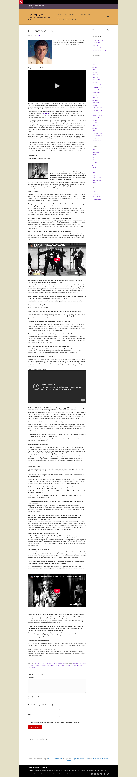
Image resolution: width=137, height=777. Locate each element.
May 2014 (95, 125)
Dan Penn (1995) (97, 48)
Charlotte (50, 770)
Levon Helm (64, 665)
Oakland (71, 770)
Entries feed (96, 194)
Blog (35, 663)
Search (74, 19)
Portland (77, 770)
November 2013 (97, 136)
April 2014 (95, 128)
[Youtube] (98, 774)
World (94, 183)
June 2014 (95, 123)
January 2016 (96, 82)
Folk (94, 160)
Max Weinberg (72, 665)
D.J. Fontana (35, 665)
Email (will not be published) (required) (40, 705)
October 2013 (96, 138)
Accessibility (52, 773)
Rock (55, 663)
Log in (94, 191)
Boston (31, 770)
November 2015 (97, 87)
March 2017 (96, 69)
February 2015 (97, 103)
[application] (57, 86)
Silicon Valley (90, 770)
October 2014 (96, 113)
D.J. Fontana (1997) (98, 40)
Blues (44, 663)
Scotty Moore (46, 113)
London (56, 770)
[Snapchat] (108, 774)
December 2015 (97, 85)
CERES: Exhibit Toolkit (55, 759)
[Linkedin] (101, 774)
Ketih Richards (56, 665)
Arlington (36, 770)
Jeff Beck (49, 665)
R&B (94, 172)
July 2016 (95, 72)
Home (59, 14)
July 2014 (95, 120)
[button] (57, 85)
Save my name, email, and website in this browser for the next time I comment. (55, 722)
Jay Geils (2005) (97, 43)
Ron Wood (80, 665)
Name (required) (33, 697)
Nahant (66, 770)
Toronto (97, 770)
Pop (52, 663)
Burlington (43, 770)
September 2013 (97, 141)
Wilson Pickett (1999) (98, 45)
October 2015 (96, 90)
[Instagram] (104, 774)
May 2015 (95, 97)
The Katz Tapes (62, 663)
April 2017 (95, 67)
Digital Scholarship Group (81, 759)
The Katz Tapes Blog (84, 14)
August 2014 (96, 118)
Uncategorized (97, 180)
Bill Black (75, 663)
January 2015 (96, 105)
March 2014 (96, 130)
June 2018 (95, 64)
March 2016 (96, 77)
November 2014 (97, 110)
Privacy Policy (44, 773)
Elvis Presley (42, 665)
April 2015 (95, 100)
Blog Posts (39, 663)
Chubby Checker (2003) (99, 50)
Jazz (94, 165)
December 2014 (97, 108)
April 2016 (95, 75)
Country (49, 663)
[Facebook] (92, 774)
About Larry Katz (62, 19)
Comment (31, 677)
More (94, 167)
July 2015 (95, 95)
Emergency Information (33, 773)
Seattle (83, 770)
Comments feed (97, 196)
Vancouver (103, 770)
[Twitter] (95, 774)
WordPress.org (97, 199)
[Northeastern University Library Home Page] (36, 6)
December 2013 (97, 133)
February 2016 (97, 80)
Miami (61, 770)
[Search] (107, 17)
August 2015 (96, 92)
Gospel (95, 162)
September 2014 (97, 115)
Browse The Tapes (69, 14)
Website (30, 714)
